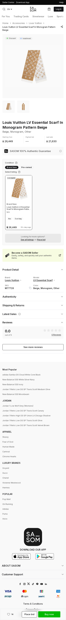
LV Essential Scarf (43, 280)
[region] (33, 66)
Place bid (41, 240)
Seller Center (8, 2)
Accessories (18, 23)
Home (5, 23)
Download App (22, 2)
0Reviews (56, 335)
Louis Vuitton (35, 23)
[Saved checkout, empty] (49, 9)
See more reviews (33, 347)
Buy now (49, 614)
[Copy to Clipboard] (30, 288)
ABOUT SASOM (11, 565)
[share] (62, 27)
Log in (58, 9)
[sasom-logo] (33, 9)
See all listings (27, 240)
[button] (4, 9)
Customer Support (12, 574)
